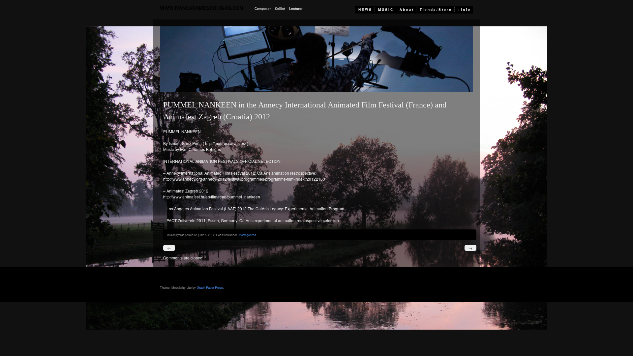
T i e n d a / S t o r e (435, 9)
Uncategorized (247, 235)
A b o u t (406, 9)
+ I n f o (464, 9)
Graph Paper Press (210, 287)
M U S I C (385, 9)
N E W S (364, 9)
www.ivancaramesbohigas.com (201, 8)
